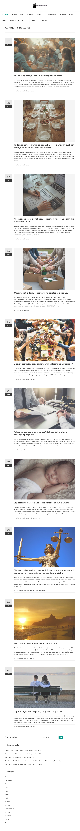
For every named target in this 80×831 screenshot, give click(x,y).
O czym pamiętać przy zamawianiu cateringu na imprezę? (43, 364)
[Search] (61, 737)
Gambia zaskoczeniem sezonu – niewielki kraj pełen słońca (23, 750)
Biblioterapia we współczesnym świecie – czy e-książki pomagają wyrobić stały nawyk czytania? (34, 761)
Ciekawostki (14, 20)
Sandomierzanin (50, 14)
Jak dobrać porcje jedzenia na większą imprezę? (38, 76)
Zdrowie (14, 14)
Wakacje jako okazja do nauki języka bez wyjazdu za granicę (23, 764)
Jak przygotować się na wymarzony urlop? (35, 643)
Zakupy (38, 518)
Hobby (33, 20)
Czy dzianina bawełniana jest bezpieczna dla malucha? (42, 503)
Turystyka (43, 20)
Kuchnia (25, 20)
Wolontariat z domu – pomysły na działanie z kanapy (41, 293)
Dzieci (6, 787)
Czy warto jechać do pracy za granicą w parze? (38, 711)
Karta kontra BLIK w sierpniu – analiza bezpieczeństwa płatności (25, 754)
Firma (38, 14)
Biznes (4, 20)
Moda (71, 14)
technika (62, 14)
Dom (22, 14)
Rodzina (5, 14)
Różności (30, 14)
